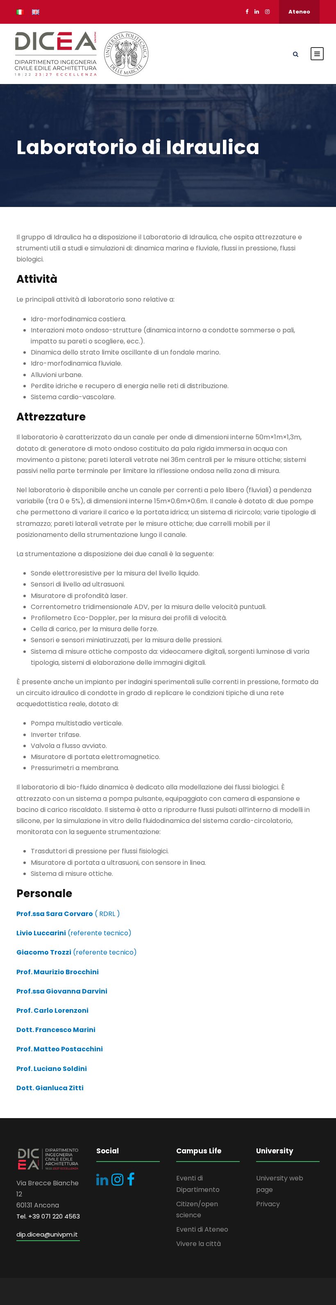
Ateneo (299, 12)
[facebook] (246, 12)
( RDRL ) (68, 914)
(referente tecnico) (74, 933)
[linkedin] (256, 12)
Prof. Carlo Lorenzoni (52, 1010)
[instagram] (267, 12)
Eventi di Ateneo (202, 1229)
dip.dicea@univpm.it (47, 1234)
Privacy (268, 1204)
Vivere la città (198, 1243)
